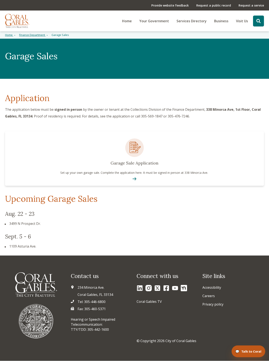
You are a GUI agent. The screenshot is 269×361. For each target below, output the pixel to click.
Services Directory (192, 21)
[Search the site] (258, 21)
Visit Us (242, 21)
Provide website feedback (170, 5)
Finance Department (32, 35)
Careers (208, 296)
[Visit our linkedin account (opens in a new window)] (140, 288)
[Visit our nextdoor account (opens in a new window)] (184, 288)
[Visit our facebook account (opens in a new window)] (166, 288)
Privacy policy (212, 304)
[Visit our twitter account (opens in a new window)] (157, 288)
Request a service (251, 5)
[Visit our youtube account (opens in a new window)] (175, 288)
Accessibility (211, 287)
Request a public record (213, 5)
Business (221, 21)
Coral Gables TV (149, 301)
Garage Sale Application (134, 158)
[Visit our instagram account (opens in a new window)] (148, 288)
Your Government (154, 21)
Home (127, 21)
